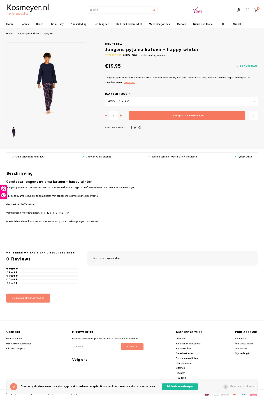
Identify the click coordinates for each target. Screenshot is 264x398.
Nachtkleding (79, 24)
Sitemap (180, 368)
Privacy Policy (183, 348)
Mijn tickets (241, 348)
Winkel (237, 24)
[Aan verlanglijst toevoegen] (253, 115)
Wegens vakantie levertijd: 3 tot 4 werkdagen (174, 156)
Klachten (180, 373)
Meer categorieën (159, 24)
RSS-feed (181, 378)
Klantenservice (183, 363)
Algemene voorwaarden (188, 344)
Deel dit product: (116, 127)
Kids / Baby (57, 24)
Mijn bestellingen (244, 344)
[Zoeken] (154, 9)
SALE (223, 24)
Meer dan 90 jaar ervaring (98, 156)
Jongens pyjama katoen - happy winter (36, 33)
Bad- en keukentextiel (129, 24)
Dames (25, 24)
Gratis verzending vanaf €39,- (30, 156)
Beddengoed (101, 24)
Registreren (241, 338)
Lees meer (129, 82)
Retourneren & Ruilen (187, 358)
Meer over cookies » (242, 386)
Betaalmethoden (185, 353)
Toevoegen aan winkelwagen (187, 115)
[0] (256, 10)
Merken (181, 24)
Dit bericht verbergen (180, 386)
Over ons (181, 338)
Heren (39, 24)
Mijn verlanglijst (243, 353)
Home (9, 24)
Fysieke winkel (245, 156)
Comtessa (113, 44)
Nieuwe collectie (203, 24)
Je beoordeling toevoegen (154, 55)
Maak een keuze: (117, 94)
